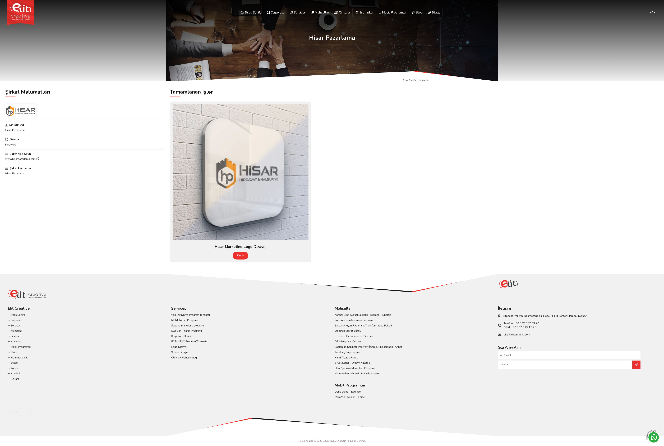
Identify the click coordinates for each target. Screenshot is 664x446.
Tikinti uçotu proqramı (347, 352)
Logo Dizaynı (179, 347)
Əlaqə (14, 363)
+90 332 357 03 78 (526, 323)
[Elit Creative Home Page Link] (20, 12)
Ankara (15, 379)
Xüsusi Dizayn (179, 352)
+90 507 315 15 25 (523, 327)
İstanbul (15, 373)
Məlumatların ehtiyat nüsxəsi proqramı (357, 373)
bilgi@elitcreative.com (517, 334)
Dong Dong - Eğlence (348, 392)
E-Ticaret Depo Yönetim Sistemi (354, 336)
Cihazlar (15, 336)
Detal (240, 255)
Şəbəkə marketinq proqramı (187, 325)
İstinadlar (424, 80)
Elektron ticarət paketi (348, 331)
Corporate (16, 320)
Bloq (13, 352)
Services (16, 325)
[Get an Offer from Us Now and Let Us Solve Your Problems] (636, 365)
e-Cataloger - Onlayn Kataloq (352, 363)
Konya (14, 368)
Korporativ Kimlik (181, 336)
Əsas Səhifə (409, 80)
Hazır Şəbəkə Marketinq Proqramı (355, 368)
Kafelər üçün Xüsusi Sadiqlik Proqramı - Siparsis (363, 315)
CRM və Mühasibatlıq (184, 357)
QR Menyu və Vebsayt (348, 341)
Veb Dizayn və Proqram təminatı (190, 315)
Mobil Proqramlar (21, 347)
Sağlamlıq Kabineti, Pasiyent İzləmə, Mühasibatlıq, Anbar (368, 347)
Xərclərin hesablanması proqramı (354, 320)
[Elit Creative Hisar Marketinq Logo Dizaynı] (241, 172)
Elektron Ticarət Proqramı (186, 331)
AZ (651, 12)
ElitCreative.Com (331, 441)
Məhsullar (16, 331)
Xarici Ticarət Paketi (346, 357)
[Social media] (12, 412)
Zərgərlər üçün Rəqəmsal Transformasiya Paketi (363, 325)
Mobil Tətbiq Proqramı (184, 320)
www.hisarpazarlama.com (20, 159)
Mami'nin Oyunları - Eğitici (350, 397)
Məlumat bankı (19, 357)
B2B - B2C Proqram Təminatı (189, 341)
